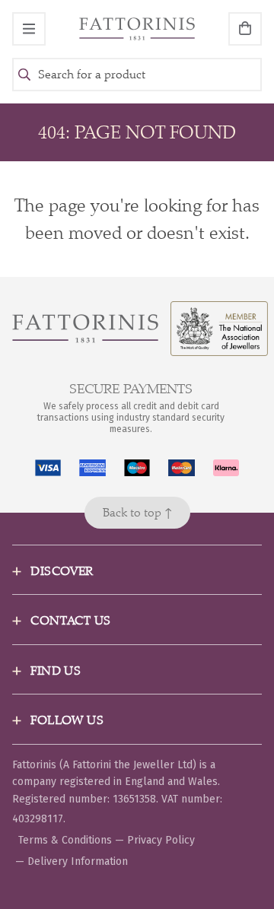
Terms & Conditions (65, 840)
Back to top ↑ (137, 512)
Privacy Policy (161, 840)
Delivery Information (77, 861)
